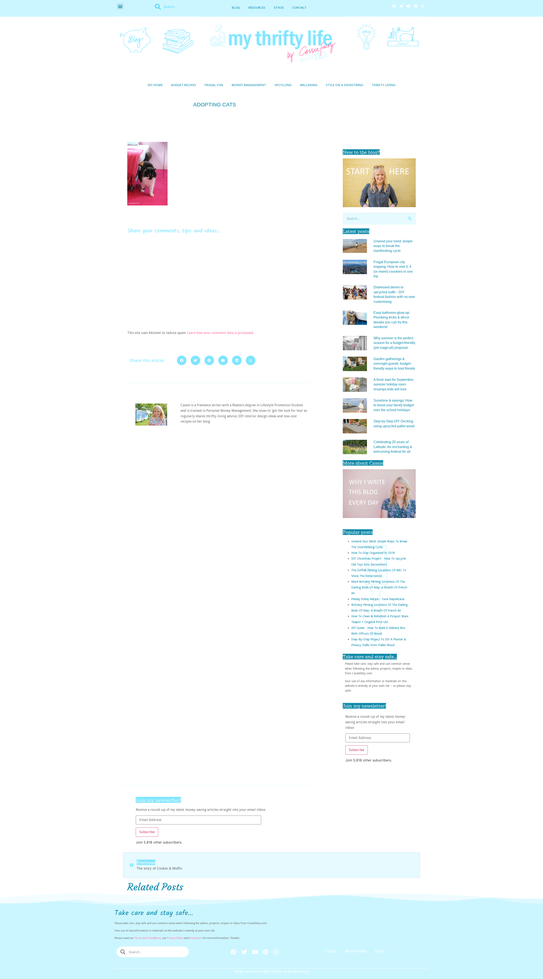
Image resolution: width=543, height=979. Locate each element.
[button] (120, 6)
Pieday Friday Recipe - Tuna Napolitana (377, 599)
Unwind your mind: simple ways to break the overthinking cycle (393, 246)
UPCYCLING (282, 85)
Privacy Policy (175, 938)
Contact (299, 8)
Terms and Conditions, (148, 938)
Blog (236, 8)
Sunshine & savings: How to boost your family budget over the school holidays (394, 405)
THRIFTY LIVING (383, 85)
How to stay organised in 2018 (373, 552)
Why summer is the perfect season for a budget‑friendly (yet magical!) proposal (394, 342)
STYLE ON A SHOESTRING (344, 85)
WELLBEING (308, 85)
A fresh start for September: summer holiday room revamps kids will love (394, 384)
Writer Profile (356, 951)
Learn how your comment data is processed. (220, 333)
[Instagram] (423, 6)
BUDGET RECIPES (183, 85)
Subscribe (356, 750)
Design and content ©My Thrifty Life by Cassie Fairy (271, 971)
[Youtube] (408, 6)
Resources (256, 8)
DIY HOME (155, 85)
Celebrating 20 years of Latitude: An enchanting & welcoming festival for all (393, 446)
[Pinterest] (415, 6)
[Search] (410, 218)
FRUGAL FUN (213, 85)
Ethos (279, 8)
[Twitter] (401, 6)
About (380, 951)
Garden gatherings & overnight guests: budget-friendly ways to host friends (394, 363)
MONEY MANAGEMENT (249, 85)
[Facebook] (394, 6)
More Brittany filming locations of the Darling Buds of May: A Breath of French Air (379, 587)
